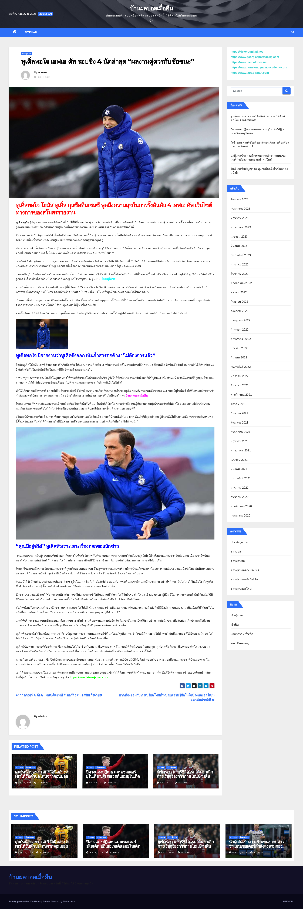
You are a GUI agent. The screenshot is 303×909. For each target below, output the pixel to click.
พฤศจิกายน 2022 (241, 283)
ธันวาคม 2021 (240, 385)
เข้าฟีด (235, 624)
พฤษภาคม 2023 (241, 227)
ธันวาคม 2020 (240, 496)
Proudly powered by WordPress (25, 901)
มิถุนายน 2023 (240, 218)
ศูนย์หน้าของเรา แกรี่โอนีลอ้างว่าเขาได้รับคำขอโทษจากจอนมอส (42, 774)
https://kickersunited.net (247, 51)
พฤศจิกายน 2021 (241, 394)
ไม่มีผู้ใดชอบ (109, 279)
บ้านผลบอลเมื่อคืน (151, 8)
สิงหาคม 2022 (239, 310)
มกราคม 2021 (240, 487)
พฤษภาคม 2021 (241, 450)
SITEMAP (31, 32)
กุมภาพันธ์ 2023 (241, 255)
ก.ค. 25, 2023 (239, 852)
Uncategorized (240, 542)
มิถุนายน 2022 (240, 329)
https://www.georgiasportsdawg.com (255, 56)
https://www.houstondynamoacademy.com (259, 67)
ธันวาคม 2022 (240, 273)
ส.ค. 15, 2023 (25, 852)
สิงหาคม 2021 (239, 422)
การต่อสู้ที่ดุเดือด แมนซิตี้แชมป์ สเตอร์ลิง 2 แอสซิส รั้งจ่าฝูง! (60, 695)
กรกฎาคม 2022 (240, 320)
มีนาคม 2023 (239, 245)
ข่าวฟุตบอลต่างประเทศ (245, 570)
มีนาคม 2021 (239, 469)
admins (42, 72)
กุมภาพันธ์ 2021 (241, 478)
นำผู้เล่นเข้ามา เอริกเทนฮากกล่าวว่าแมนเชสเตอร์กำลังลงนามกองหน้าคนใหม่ (256, 846)
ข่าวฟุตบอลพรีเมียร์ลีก (244, 579)
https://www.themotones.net (249, 62)
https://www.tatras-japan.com (89, 677)
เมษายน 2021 (239, 459)
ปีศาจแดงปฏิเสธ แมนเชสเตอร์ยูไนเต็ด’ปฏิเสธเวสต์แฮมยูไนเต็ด (113, 774)
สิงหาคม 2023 (239, 199)
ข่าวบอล (19, 767)
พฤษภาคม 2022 (241, 338)
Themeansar (69, 901)
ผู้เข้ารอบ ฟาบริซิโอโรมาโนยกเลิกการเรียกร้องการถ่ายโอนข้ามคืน (185, 774)
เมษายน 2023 (239, 236)
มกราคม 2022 (240, 376)
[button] (292, 32)
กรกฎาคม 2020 (240, 515)
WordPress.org (240, 643)
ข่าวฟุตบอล (26, 54)
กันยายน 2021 (239, 413)
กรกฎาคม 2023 (240, 208)
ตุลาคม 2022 (239, 292)
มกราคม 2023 (240, 264)
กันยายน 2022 (239, 301)
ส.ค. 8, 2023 (96, 852)
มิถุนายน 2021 (240, 441)
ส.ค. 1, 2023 (167, 852)
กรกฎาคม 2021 (240, 431)
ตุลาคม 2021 (239, 403)
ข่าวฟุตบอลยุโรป (241, 588)
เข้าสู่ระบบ (237, 615)
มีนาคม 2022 (239, 357)
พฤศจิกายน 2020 (241, 506)
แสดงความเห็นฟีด (242, 633)
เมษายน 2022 (239, 348)
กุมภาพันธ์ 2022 (241, 366)
